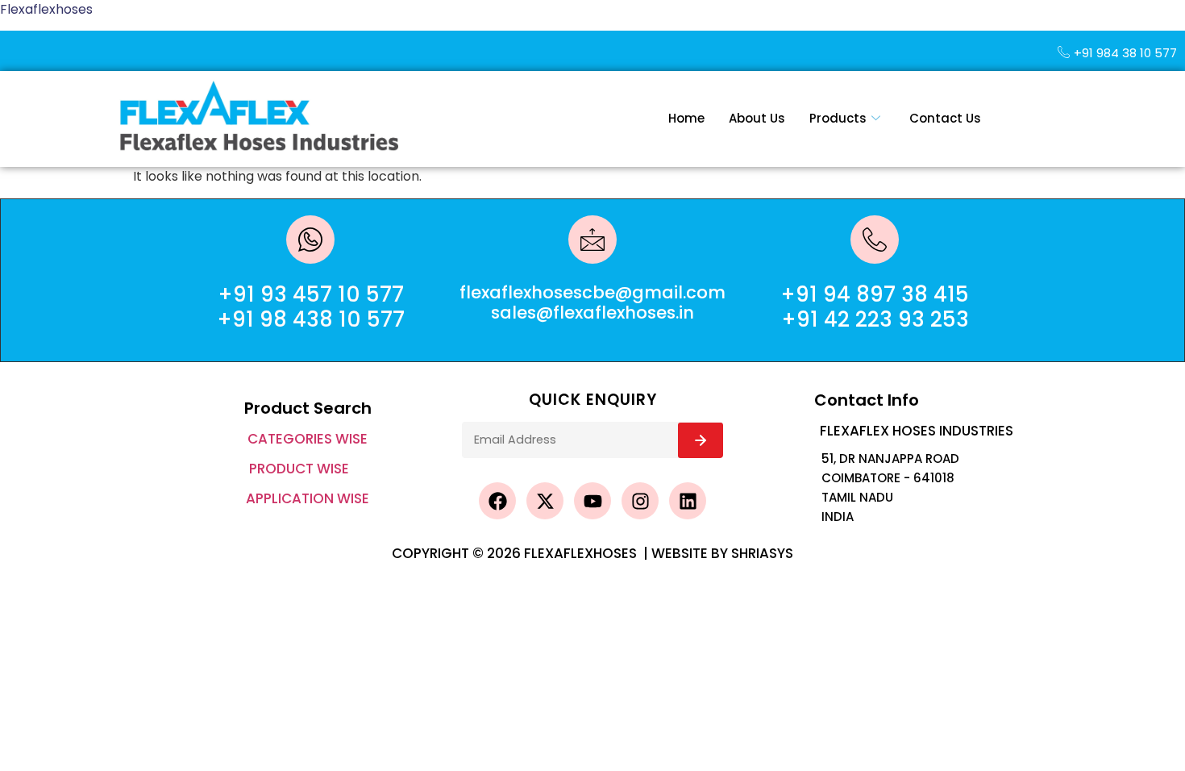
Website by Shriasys (722, 553)
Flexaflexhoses (46, 9)
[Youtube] (592, 500)
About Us (757, 118)
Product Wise (299, 468)
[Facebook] (497, 500)
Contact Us (945, 118)
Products (838, 118)
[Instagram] (640, 500)
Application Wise (307, 498)
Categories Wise (307, 438)
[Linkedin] (687, 500)
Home (686, 118)
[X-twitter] (544, 500)
